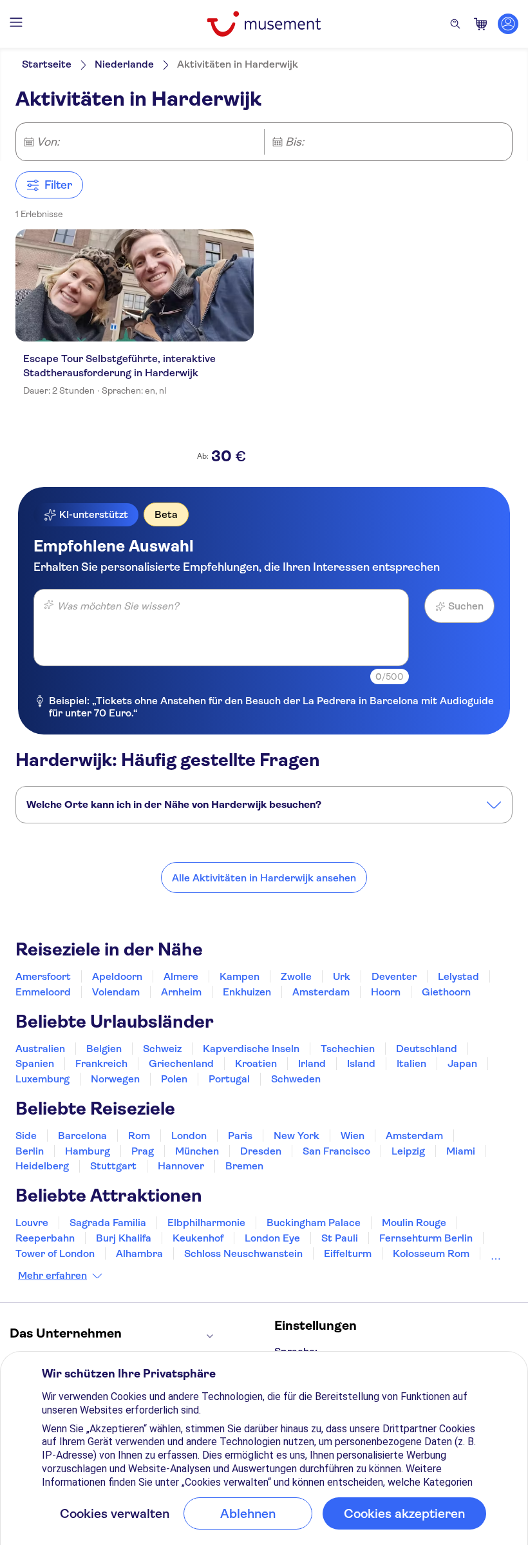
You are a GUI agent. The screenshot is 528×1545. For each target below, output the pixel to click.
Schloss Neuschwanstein (243, 1253)
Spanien (34, 1063)
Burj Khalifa (123, 1238)
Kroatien (256, 1063)
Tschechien (348, 1048)
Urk (341, 976)
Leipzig (408, 1151)
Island (361, 1063)
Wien (352, 1135)
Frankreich (101, 1063)
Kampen (239, 976)
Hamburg (87, 1151)
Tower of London (55, 1253)
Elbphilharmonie (206, 1222)
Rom (139, 1135)
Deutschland (426, 1048)
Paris (240, 1135)
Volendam (116, 992)
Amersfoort (43, 976)
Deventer (394, 976)
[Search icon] (455, 24)
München (197, 1151)
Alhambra (139, 1253)
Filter (58, 184)
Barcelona (82, 1135)
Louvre (31, 1222)
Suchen (466, 606)
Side (26, 1135)
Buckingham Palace (314, 1222)
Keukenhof (198, 1238)
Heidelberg (42, 1166)
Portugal (229, 1079)
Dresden (260, 1151)
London (189, 1135)
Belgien (104, 1048)
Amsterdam (321, 992)
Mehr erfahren (52, 1276)
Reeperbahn (45, 1238)
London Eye (272, 1238)
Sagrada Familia (108, 1222)
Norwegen (115, 1079)
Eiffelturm (348, 1253)
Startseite (46, 64)
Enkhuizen (247, 992)
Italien (411, 1063)
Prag (142, 1151)
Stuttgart (113, 1166)
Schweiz (162, 1048)
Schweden (296, 1079)
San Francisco (336, 1151)
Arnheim (181, 992)
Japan (462, 1063)
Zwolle (296, 976)
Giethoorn (446, 992)
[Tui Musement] (264, 24)
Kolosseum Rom (431, 1253)
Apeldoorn (117, 976)
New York (296, 1135)
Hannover (181, 1166)
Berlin (29, 1151)
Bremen (244, 1166)
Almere (181, 976)
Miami (460, 1151)
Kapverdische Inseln (251, 1048)
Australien (40, 1048)
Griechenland (181, 1063)
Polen (174, 1079)
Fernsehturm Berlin (426, 1238)
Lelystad (458, 976)
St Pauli (339, 1238)
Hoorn (386, 992)
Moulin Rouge (414, 1222)
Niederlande (124, 64)
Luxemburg (42, 1079)
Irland (312, 1063)
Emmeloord (43, 992)
